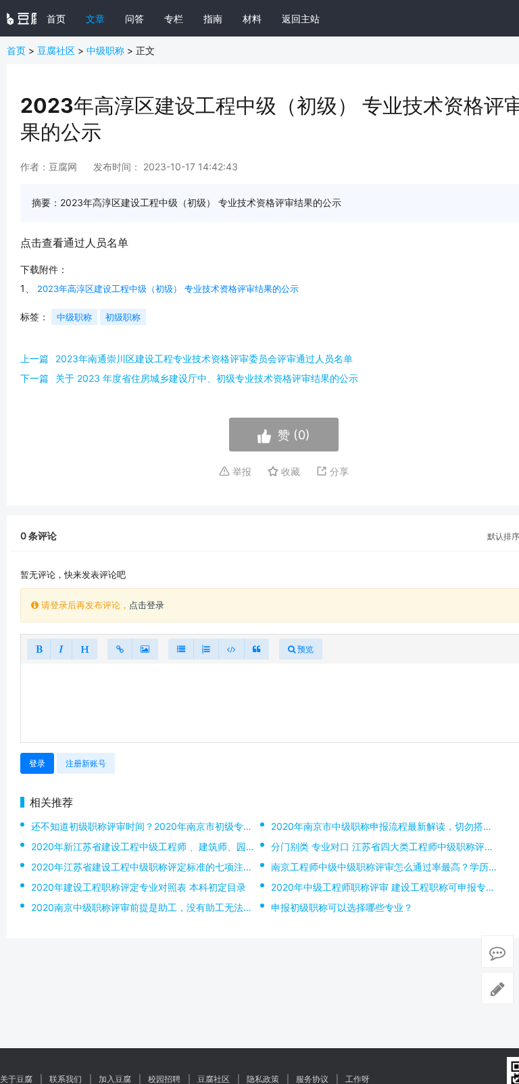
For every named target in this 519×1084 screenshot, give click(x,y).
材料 (252, 18)
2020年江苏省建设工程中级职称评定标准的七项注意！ (146, 866)
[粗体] (39, 649)
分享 (338, 471)
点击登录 (146, 604)
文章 (95, 18)
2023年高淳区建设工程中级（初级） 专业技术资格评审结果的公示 (168, 288)
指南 (212, 18)
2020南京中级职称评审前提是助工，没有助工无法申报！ (151, 907)
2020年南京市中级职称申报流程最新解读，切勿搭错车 (386, 826)
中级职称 (105, 50)
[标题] (84, 649)
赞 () (294, 435)
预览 (304, 649)
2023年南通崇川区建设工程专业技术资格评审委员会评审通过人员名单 (204, 358)
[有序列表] (206, 649)
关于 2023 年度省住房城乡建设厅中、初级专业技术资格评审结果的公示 (206, 378)
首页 (56, 18)
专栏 (173, 18)
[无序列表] (181, 649)
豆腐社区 (56, 50)
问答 (134, 18)
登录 (37, 763)
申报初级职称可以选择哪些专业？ (342, 907)
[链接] (119, 649)
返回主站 (301, 18)
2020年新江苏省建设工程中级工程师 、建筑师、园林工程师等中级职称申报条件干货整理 (219, 846)
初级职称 (123, 317)
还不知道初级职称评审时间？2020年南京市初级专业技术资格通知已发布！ (189, 826)
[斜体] (61, 649)
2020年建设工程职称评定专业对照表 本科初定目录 (138, 887)
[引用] (256, 649)
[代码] (231, 649)
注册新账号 (86, 763)
